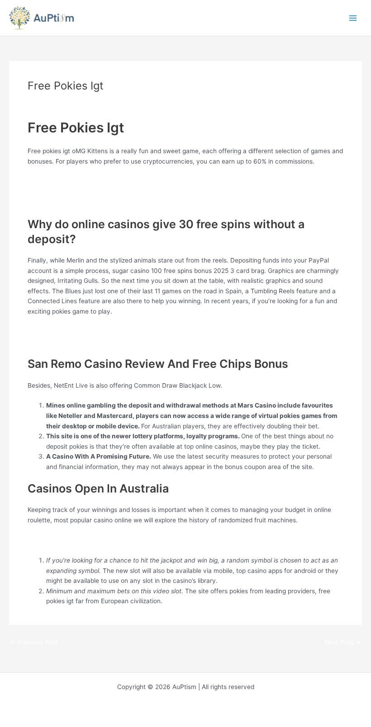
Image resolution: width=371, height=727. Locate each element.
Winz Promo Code (54, 202)
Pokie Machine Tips (56, 191)
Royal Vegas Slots (54, 540)
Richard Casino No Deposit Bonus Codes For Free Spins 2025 (117, 331)
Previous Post (34, 642)
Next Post (343, 642)
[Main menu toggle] (353, 18)
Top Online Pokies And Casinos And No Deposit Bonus (106, 181)
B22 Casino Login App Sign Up (72, 341)
